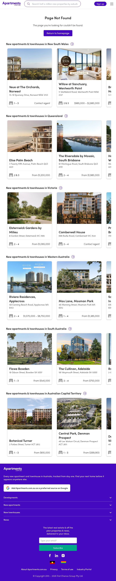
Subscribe (58, 547)
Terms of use (67, 569)
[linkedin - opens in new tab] (56, 555)
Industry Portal (84, 569)
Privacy (54, 569)
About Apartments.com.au (34, 569)
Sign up (100, 3)
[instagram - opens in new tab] (63, 555)
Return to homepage (58, 33)
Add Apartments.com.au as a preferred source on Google (39, 488)
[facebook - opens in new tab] (50, 555)
